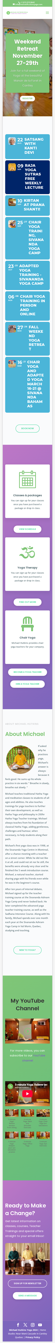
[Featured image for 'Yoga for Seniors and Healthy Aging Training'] (27, 1274)
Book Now (27, 428)
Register (27, 98)
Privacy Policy (33, 1337)
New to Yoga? (27, 950)
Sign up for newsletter (27, 1283)
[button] (12, 1120)
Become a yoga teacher (28, 672)
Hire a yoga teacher (27, 683)
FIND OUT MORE (27, 602)
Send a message (27, 1295)
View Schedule (27, 529)
